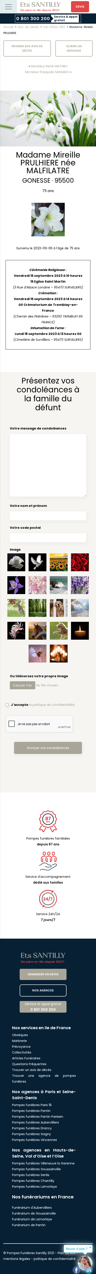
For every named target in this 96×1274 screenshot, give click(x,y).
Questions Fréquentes (29, 1064)
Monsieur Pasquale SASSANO (47, 72)
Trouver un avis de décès (32, 1070)
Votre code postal (25, 527)
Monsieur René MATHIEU (49, 66)
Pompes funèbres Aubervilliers (35, 1122)
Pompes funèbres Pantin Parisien (37, 1116)
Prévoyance (21, 1046)
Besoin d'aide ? (77, 1249)
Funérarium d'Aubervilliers (32, 1207)
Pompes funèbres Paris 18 (32, 1105)
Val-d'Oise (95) (54, 27)
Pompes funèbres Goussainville (36, 1169)
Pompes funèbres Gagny (31, 1134)
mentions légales (16, 1259)
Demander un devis (43, 974)
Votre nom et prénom (28, 506)
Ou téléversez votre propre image (39, 676)
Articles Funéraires (26, 1058)
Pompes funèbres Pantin (31, 1111)
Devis (80, 6)
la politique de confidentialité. (52, 705)
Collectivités (21, 1052)
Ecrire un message (74, 48)
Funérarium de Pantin (29, 1225)
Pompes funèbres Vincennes (34, 1140)
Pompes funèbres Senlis (30, 1175)
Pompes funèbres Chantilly (33, 1181)
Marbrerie (19, 1041)
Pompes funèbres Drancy (32, 1128)
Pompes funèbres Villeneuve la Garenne (43, 1163)
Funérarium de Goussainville (34, 1213)
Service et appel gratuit (43, 1007)
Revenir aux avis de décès (27, 48)
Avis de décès (28, 27)
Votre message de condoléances (38, 428)
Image (15, 549)
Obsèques (20, 1035)
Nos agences (43, 990)
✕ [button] (90, 1247)
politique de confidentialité (55, 1259)
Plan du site (66, 1253)
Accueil (8, 27)
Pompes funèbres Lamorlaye (34, 1186)
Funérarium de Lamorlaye (32, 1219)
